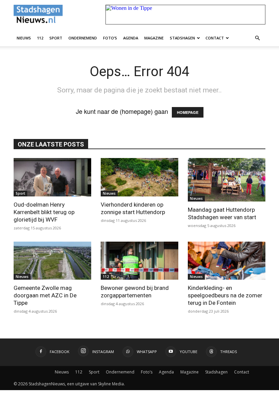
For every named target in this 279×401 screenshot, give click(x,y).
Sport (55, 37)
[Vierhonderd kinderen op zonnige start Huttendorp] (139, 177)
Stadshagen (182, 37)
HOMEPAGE (187, 112)
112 (40, 37)
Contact (215, 37)
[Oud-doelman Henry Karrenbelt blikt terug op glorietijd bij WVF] (52, 177)
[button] (257, 38)
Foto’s (110, 37)
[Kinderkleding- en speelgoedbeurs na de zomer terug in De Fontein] (226, 261)
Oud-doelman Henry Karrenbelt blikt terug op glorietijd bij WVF (44, 212)
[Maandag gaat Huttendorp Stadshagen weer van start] (226, 180)
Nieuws (24, 37)
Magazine (154, 37)
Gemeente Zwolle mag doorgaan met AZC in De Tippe (45, 295)
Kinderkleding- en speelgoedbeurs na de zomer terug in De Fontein (225, 295)
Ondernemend (82, 37)
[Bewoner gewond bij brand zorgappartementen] (139, 261)
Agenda (130, 37)
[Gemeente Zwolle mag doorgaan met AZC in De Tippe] (52, 261)
